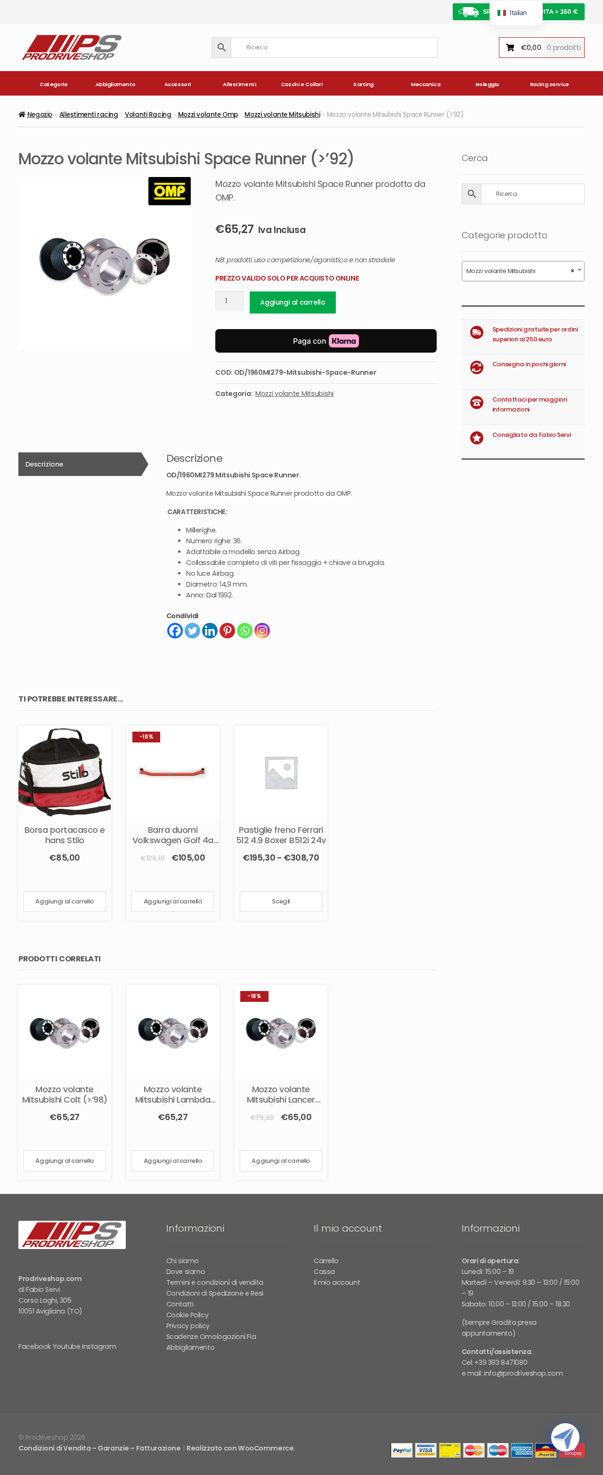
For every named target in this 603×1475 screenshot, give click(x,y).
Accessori (177, 84)
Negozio (39, 114)
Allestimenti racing (88, 114)
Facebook (34, 1346)
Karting (363, 84)
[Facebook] (175, 630)
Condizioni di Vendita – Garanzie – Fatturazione (99, 1448)
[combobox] (523, 271)
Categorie (53, 84)
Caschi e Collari (301, 84)
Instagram (99, 1346)
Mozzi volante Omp (208, 114)
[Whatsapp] (245, 630)
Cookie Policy (187, 1315)
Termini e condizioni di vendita (214, 1282)
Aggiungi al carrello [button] (64, 901)
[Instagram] (262, 630)
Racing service (549, 84)
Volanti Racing (148, 114)
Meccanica (425, 84)
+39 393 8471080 (500, 1362)
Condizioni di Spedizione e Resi (214, 1293)
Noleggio (487, 84)
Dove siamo (185, 1271)
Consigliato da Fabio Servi (531, 434)
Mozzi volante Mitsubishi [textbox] (520, 270)
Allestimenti (239, 84)
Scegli (280, 901)
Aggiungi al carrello (292, 302)
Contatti (180, 1304)
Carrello (326, 1260)
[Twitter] (192, 630)
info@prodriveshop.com (523, 1373)
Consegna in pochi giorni (529, 364)
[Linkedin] (210, 630)
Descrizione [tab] (44, 464)
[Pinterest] (227, 630)
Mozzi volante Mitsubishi (282, 114)
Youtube (67, 1346)
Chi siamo (182, 1260)
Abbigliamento (116, 84)
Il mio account (337, 1282)
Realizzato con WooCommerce (240, 1448)
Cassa (324, 1271)
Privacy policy (188, 1325)
